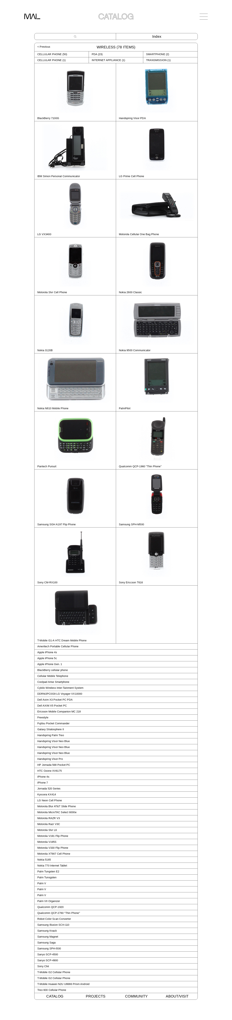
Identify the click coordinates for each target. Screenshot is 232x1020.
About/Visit (177, 996)
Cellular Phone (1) (51, 60)
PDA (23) (97, 54)
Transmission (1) (158, 60)
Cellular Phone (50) (52, 54)
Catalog (54, 996)
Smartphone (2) (157, 54)
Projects (95, 996)
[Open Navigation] (204, 16)
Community (136, 996)
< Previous (43, 46)
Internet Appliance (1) (108, 60)
